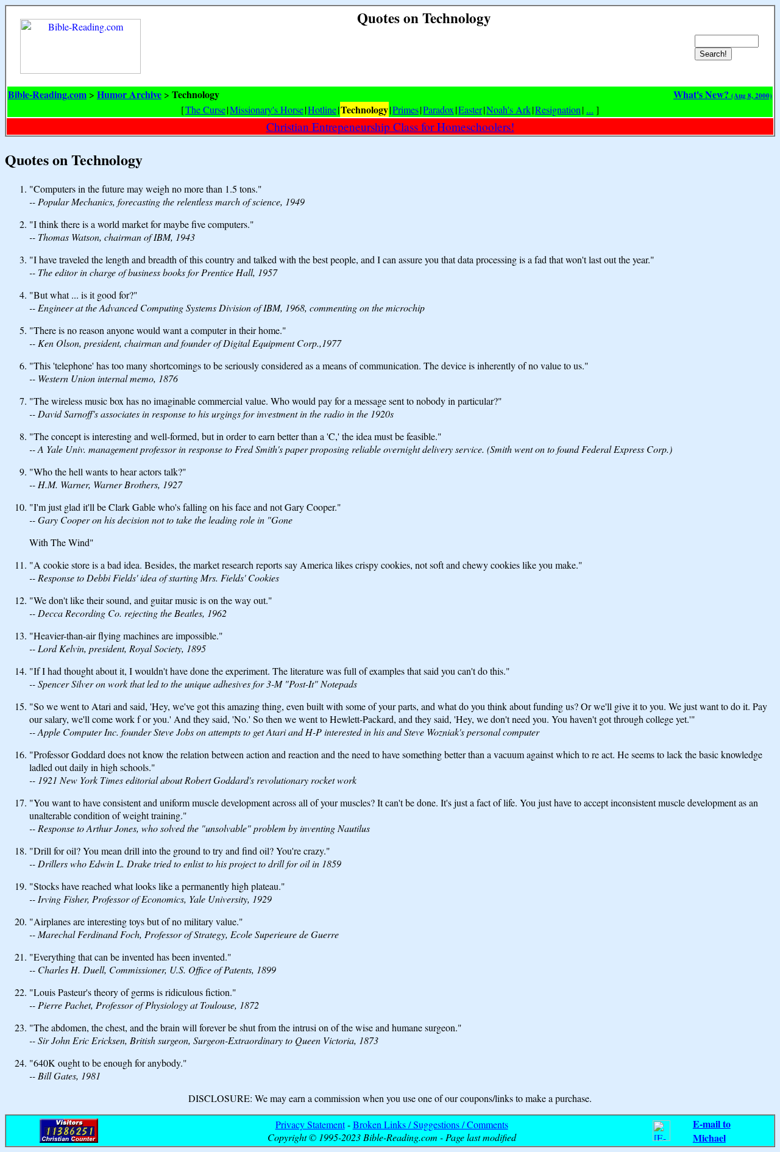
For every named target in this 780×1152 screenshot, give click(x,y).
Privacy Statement (310, 1124)
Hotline (322, 109)
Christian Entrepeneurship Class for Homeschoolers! (390, 126)
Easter (470, 109)
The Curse (205, 109)
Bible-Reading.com (47, 94)
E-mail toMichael (712, 1131)
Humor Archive (129, 94)
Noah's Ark (508, 109)
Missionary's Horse (266, 109)
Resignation (558, 109)
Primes (405, 109)
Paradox (438, 109)
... (590, 109)
